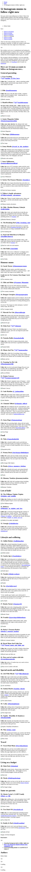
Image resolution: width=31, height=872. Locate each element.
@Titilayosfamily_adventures (11, 195)
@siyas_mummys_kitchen (17, 466)
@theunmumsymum (20, 266)
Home (5, 2)
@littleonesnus (14, 134)
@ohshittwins (13, 523)
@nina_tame (11, 730)
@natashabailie (18, 338)
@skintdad (14, 766)
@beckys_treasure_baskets (10, 631)
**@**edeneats (15, 326)
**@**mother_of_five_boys (10, 78)
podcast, (7, 695)
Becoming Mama (20, 427)
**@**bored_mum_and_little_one (12, 645)
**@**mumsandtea (21, 350)
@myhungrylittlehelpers (20, 452)
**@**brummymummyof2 (10, 378)
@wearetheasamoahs (8, 659)
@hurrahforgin (20, 312)
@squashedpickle (13, 439)
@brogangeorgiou (21, 294)
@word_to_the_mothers (20, 146)
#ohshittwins (4, 531)
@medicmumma (11, 90)
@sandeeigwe (16, 556)
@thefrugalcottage (14, 778)
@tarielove (26, 180)
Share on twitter (8, 33)
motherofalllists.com (19, 414)
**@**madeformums (20, 102)
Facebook (14, 62)
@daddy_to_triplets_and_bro (14, 517)
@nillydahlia (5, 209)
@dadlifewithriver (7, 236)
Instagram (3, 63)
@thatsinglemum (13, 704)
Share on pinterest (8, 34)
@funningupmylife (7, 364)
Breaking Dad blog (16, 227)
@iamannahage (16, 420)
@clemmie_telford (21, 403)
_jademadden (18, 391)
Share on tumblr (8, 39)
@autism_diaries (19, 689)
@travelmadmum (22, 746)
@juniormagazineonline (9, 121)
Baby (5, 3)
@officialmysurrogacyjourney (8, 815)
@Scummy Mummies (21, 282)
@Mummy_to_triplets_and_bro (11, 508)
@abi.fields (14, 248)
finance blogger (25, 782)
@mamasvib (17, 604)
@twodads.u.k (18, 809)
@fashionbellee (6, 717)
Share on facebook (9, 31)
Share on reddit (8, 37)
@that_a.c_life (5, 796)
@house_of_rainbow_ (6, 516)
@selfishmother (18, 541)
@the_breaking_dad (23, 223)
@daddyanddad (18, 823)
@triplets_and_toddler (8, 496)
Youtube (14, 216)
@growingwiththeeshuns (17, 617)
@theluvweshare (14, 574)
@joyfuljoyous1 (11, 586)
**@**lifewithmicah (22, 674)
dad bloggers (22, 827)
